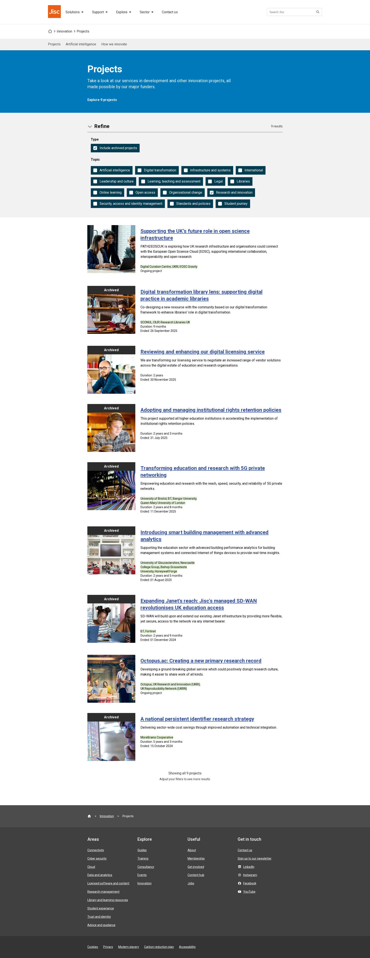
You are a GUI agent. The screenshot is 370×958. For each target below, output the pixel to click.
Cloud (91, 867)
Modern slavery (128, 947)
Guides (142, 850)
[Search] (318, 12)
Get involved (196, 867)
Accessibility (187, 947)
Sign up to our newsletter (255, 858)
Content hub (196, 875)
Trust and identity (99, 916)
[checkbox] (115, 148)
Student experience (100, 908)
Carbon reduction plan (159, 947)
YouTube (249, 891)
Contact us (170, 12)
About (192, 850)
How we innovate (114, 44)
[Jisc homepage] (55, 12)
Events (142, 875)
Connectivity (95, 850)
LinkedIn (248, 867)
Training (142, 858)
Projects (83, 31)
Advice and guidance (101, 925)
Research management (103, 891)
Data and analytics (99, 875)
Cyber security (97, 858)
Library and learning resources (107, 900)
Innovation (64, 31)
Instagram (250, 875)
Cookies (92, 947)
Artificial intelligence (81, 44)
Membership (196, 858)
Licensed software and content (108, 883)
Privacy (108, 947)
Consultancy (145, 867)
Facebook (249, 883)
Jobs (191, 883)
